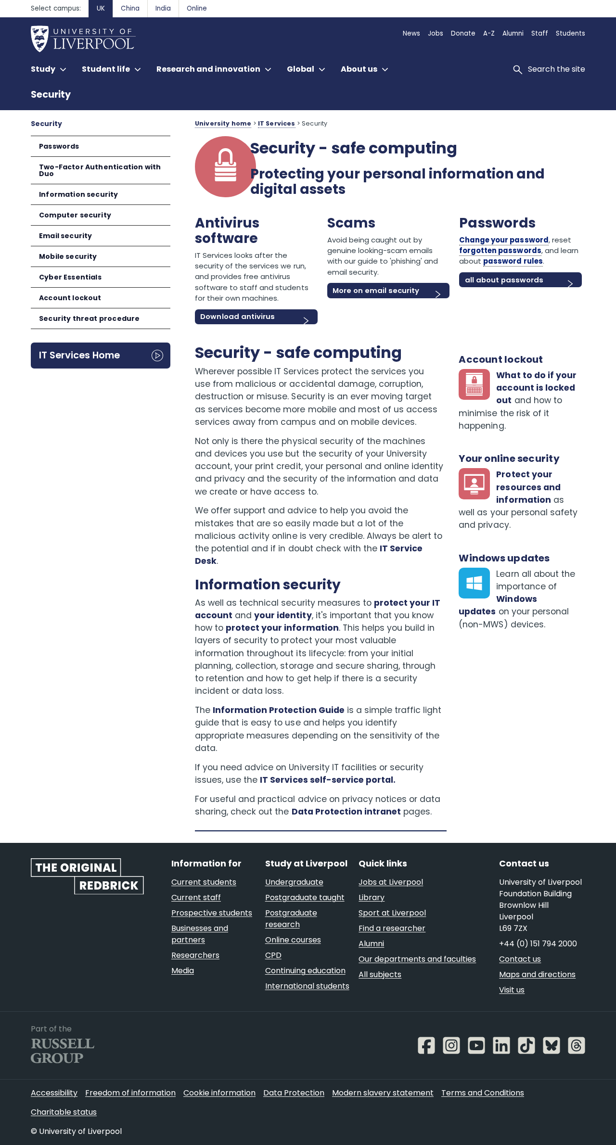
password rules (512, 261)
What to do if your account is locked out (536, 388)
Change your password (503, 240)
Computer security (75, 215)
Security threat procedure (89, 318)
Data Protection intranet (346, 811)
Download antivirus (237, 316)
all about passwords (504, 280)
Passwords (59, 146)
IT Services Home (79, 355)
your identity (282, 615)
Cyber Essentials (70, 277)
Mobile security (68, 256)
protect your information (282, 628)
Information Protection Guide (279, 710)
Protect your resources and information (528, 487)
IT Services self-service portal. (328, 780)
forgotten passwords (500, 250)
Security (51, 94)
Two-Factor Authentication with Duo (100, 170)
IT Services (276, 123)
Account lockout (70, 298)
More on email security (376, 290)
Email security (65, 236)
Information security (78, 194)
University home (223, 123)
